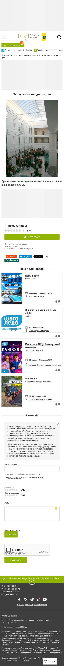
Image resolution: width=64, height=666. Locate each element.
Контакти (29, 605)
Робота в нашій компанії (11, 589)
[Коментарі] (59, 301)
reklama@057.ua (8, 623)
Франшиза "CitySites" (10, 592)
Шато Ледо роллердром (39, 331)
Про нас (20, 605)
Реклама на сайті (8, 586)
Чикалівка (31, 378)
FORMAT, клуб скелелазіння (40, 399)
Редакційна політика (20, 660)
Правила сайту (31, 658)
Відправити (15, 560)
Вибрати (12, 534)
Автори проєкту (40, 605)
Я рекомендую (33, 237)
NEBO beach (32, 275)
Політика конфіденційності (12, 658)
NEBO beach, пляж (36, 296)
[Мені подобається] (56, 301)
